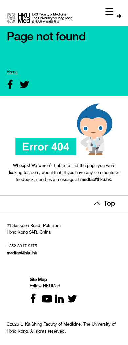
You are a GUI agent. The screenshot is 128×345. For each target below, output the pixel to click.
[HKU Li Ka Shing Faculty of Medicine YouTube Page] (44, 299)
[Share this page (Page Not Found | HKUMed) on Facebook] (9, 85)
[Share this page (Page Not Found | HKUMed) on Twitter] (21, 85)
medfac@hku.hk (95, 180)
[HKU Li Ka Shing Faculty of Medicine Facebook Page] (32, 299)
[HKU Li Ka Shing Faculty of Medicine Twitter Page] (69, 299)
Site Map (38, 280)
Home (12, 72)
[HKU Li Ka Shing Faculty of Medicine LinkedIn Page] (56, 299)
